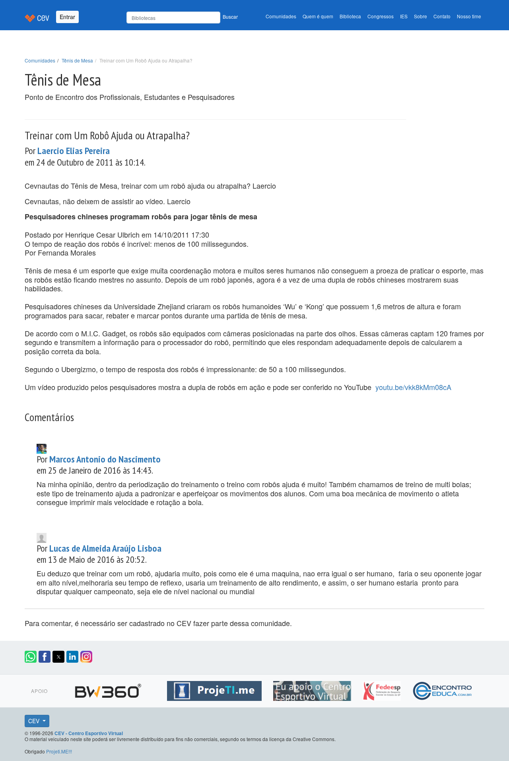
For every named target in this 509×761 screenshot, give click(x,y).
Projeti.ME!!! (59, 751)
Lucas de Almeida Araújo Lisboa (105, 548)
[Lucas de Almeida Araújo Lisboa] (42, 536)
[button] (31, 657)
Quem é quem (318, 16)
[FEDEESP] (383, 689)
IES (404, 16)
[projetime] (215, 689)
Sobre (420, 16)
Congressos (380, 16)
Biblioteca (350, 16)
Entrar (67, 17)
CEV (34, 721)
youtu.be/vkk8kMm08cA (413, 387)
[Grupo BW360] (109, 689)
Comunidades (281, 16)
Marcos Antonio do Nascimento (105, 459)
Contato (442, 16)
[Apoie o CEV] (313, 689)
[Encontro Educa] (443, 689)
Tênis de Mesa (77, 60)
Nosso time (469, 16)
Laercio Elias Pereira (73, 150)
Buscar (230, 16)
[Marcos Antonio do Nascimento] (42, 447)
